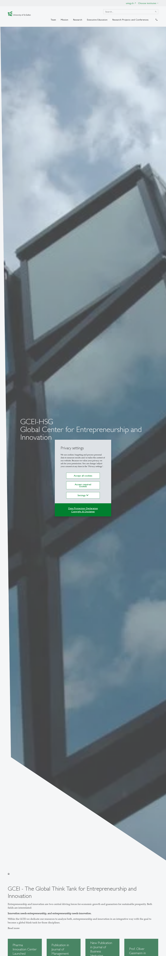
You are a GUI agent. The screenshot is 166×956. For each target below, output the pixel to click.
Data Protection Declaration (83, 508)
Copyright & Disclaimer (83, 511)
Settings (82, 495)
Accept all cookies (83, 475)
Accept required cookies (83, 485)
